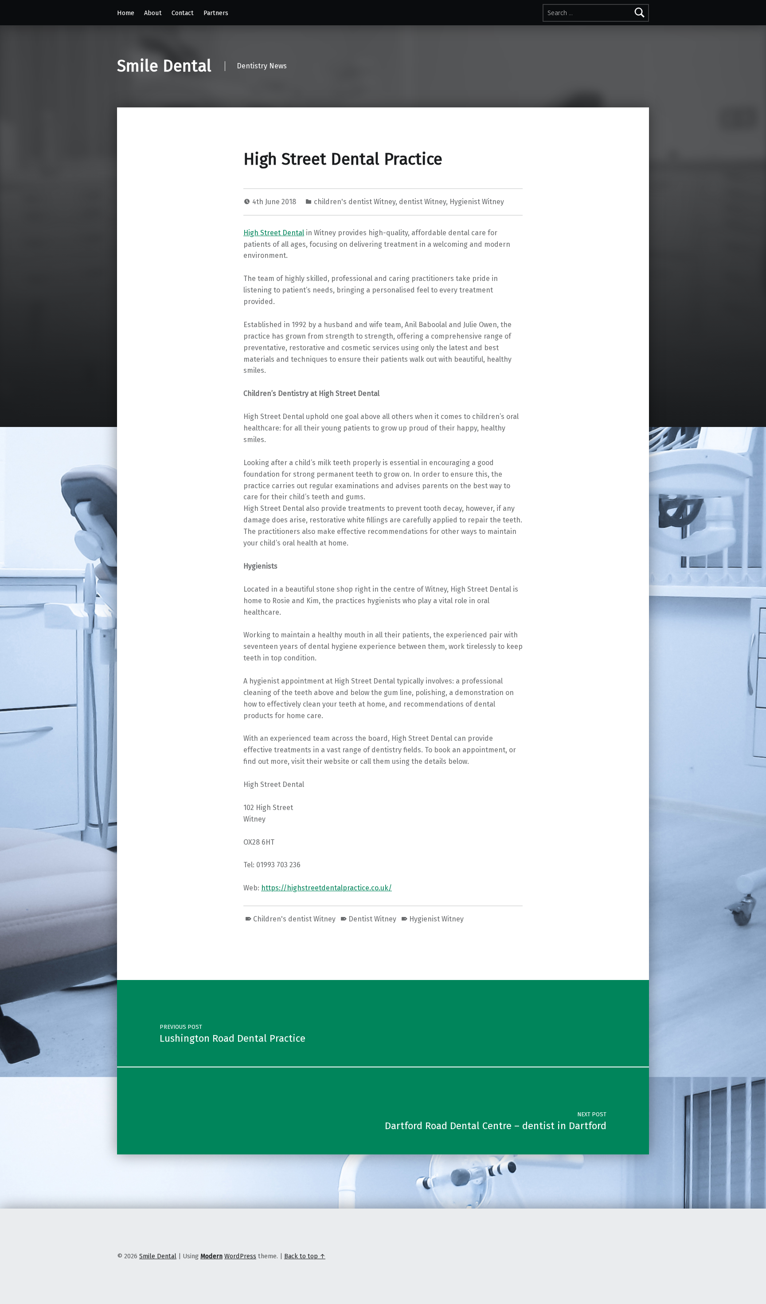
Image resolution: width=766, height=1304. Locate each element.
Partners (215, 13)
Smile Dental (164, 66)
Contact (183, 13)
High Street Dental (273, 233)
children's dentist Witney (354, 202)
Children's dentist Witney (294, 919)
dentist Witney (422, 202)
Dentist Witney (372, 919)
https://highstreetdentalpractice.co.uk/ (326, 888)
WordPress (240, 1256)
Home (125, 13)
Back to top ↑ (304, 1256)
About (153, 13)
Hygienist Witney (476, 202)
